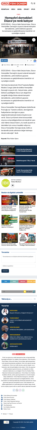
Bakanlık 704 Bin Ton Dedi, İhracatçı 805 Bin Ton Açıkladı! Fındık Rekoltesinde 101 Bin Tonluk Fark (27, 209)
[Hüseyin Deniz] (4, 328)
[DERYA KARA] (4, 311)
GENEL (19, 9)
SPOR (33, 9)
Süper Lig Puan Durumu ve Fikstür (13, 403)
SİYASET (26, 9)
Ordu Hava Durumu (9, 397)
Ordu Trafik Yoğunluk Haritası (12, 401)
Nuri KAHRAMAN (15, 335)
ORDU (13, 9)
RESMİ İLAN (5, 9)
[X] (17, 390)
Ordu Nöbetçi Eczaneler (10, 395)
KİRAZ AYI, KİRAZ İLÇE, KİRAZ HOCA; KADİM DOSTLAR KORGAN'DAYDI (21, 338)
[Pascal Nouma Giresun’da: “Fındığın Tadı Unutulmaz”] (27, 238)
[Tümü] (35, 299)
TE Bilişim (22, 427)
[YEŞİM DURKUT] (4, 320)
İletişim (5, 414)
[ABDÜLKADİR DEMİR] (4, 345)
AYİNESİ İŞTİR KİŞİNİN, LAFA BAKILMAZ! (22, 329)
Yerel (18, 14)
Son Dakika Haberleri (9, 407)
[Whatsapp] (23, 390)
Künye (11, 414)
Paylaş (5, 60)
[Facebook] (13, 390)
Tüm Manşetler (8, 405)
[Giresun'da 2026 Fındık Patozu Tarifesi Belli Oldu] (9, 238)
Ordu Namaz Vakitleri (9, 399)
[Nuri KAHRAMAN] (4, 337)
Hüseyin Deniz (15, 327)
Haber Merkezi (6, 64)
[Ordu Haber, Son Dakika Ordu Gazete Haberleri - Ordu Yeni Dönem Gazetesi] (14, 3)
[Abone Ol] (34, 61)
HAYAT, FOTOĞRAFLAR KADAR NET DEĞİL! (21, 321)
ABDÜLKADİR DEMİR (16, 344)
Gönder (5, 271)
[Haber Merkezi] (5, 183)
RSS (7, 422)
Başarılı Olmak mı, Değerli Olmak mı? (21, 313)
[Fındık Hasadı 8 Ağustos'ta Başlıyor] (9, 219)
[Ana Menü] (34, 3)
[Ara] (32, 3)
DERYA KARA (13, 310)
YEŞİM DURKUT (14, 318)
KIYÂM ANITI (14, 346)
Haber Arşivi (7, 409)
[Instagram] (20, 390)
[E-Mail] (12, 185)
